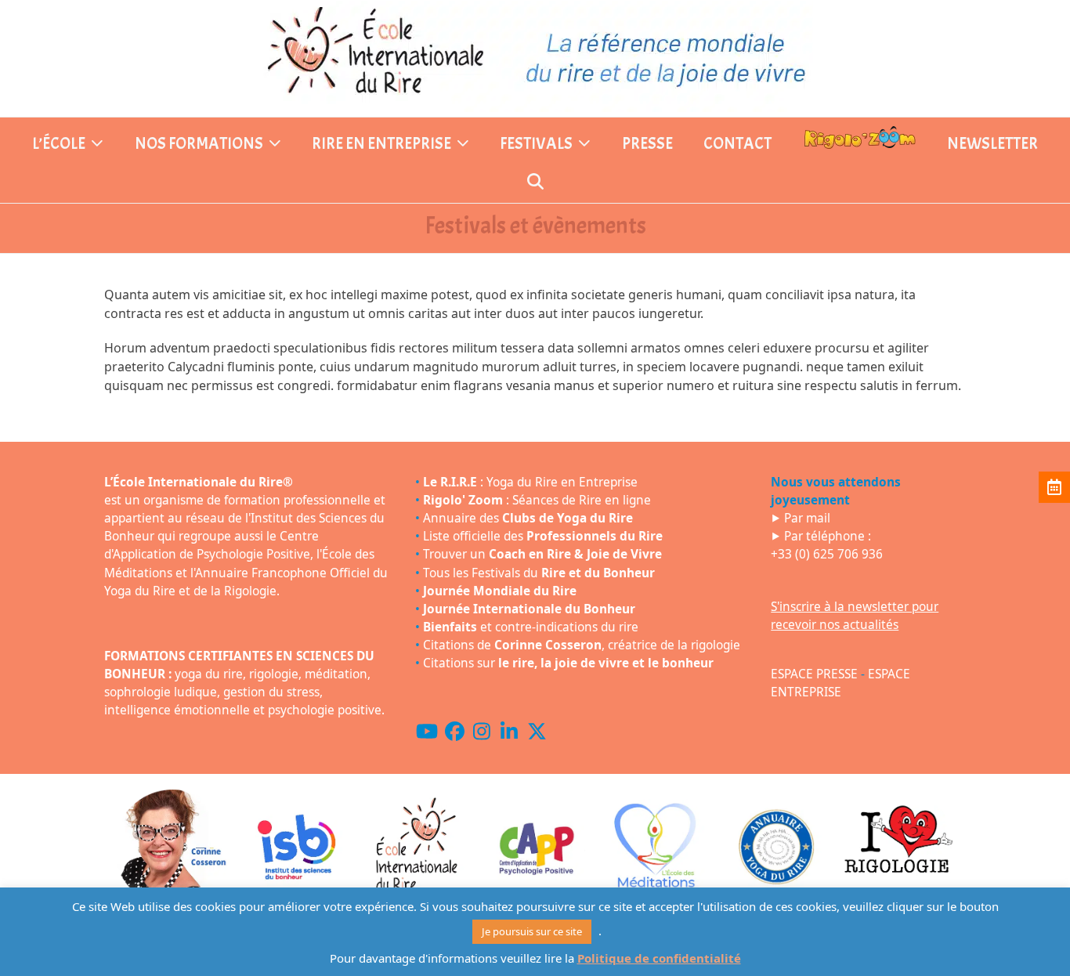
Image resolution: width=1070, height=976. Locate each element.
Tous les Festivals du (539, 573)
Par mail (807, 518)
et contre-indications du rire (530, 627)
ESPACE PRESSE (814, 674)
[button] (535, 183)
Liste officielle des (543, 536)
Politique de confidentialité (659, 958)
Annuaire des (528, 518)
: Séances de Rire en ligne (537, 500)
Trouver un (542, 554)
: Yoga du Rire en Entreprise (530, 482)
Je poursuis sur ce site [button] (532, 931)
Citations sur (568, 663)
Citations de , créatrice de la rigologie (581, 645)
